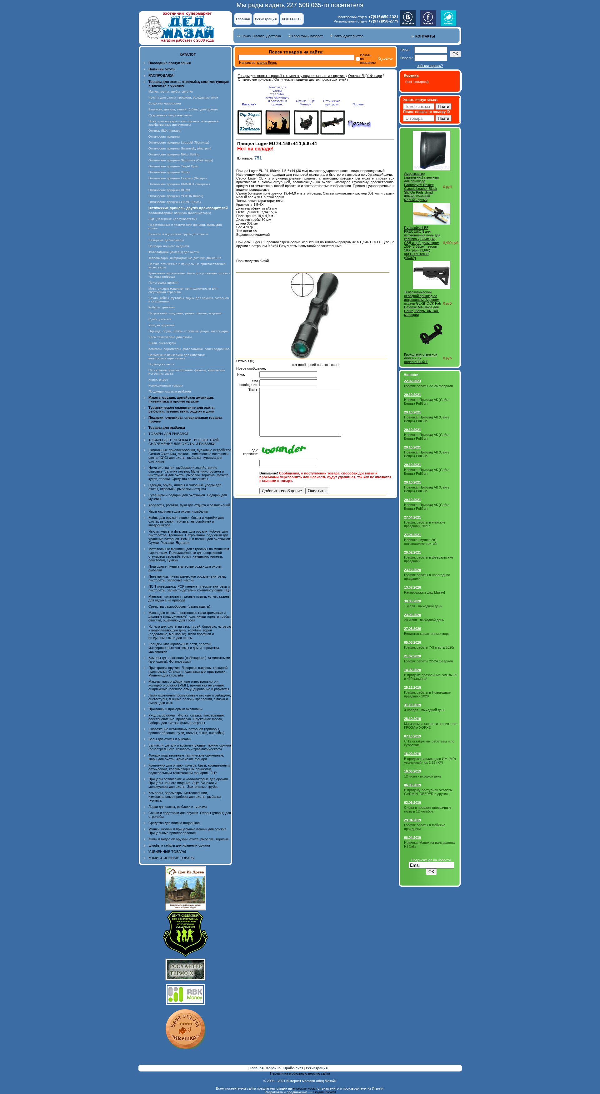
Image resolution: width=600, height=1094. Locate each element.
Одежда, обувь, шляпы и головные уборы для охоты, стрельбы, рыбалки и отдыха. (184, 487)
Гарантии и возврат (307, 36)
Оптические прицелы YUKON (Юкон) (175, 196)
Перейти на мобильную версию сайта (300, 1073)
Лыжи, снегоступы (162, 343)
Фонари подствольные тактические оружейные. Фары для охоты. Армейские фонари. (186, 757)
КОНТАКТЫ (292, 19)
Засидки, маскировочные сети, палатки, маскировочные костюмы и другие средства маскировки (183, 647)
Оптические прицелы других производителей (310, 79)
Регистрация (266, 19)
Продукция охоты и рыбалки (169, 391)
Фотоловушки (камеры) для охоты (173, 252)
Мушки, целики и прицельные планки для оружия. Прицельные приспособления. (187, 831)
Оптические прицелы (164, 136)
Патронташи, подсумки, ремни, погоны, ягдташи (185, 313)
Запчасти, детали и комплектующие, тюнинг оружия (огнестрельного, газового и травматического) (189, 747)
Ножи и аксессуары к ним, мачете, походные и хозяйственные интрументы (183, 122)
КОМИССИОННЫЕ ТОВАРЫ (171, 858)
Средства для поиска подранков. (174, 823)
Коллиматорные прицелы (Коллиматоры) (179, 213)
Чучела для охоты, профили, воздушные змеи (183, 97)
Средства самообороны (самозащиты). (179, 606)
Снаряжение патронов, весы (170, 115)
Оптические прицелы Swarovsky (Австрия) (179, 148)
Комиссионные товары (165, 385)
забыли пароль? (430, 66)
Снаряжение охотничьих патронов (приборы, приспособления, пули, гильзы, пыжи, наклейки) (186, 731)
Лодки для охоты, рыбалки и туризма (177, 806)
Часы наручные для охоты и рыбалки (178, 511)
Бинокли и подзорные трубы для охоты (178, 234)
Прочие (358, 104)
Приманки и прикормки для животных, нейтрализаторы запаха (177, 356)
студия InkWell (324, 1092)
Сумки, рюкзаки (160, 319)
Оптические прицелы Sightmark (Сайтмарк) (180, 160)
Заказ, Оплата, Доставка (261, 36)
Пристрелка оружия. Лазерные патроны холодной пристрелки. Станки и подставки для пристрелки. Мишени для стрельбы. (188, 671)
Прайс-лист (293, 1068)
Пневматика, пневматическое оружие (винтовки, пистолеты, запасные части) (187, 578)
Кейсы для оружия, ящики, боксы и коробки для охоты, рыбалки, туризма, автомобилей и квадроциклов (186, 521)
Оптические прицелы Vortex (169, 172)
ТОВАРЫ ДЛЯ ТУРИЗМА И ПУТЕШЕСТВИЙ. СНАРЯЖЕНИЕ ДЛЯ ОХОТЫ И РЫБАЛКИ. (184, 442)
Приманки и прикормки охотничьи (175, 709)
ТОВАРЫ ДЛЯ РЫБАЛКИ (168, 434)
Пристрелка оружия (163, 282)
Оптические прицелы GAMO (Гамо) (174, 202)
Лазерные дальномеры (166, 240)
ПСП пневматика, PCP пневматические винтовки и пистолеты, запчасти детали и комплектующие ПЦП (189, 588)
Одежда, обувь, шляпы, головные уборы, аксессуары (188, 331)
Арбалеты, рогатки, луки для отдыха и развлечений (189, 505)
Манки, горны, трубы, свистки (170, 91)
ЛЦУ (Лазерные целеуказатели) (172, 218)
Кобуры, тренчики (161, 307)
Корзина (274, 1068)
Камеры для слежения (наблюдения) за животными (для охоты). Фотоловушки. (189, 659)
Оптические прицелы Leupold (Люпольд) (178, 142)
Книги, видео (158, 379)
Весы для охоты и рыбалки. (170, 739)
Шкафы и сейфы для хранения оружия (179, 845)
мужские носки (305, 1088)
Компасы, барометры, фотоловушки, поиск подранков (188, 349)
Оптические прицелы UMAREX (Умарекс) (179, 184)
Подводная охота (161, 364)
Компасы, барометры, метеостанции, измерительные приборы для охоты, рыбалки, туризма (185, 796)
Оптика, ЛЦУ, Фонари (164, 130)
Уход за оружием (161, 325)
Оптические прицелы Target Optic (173, 166)
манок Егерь (267, 62)
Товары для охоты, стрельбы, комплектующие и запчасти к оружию (291, 76)
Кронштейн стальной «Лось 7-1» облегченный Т (420, 358)
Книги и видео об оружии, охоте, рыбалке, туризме (188, 839)
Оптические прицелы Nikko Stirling (173, 154)
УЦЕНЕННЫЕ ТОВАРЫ (167, 851)
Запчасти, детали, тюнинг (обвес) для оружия (183, 109)
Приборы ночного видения (168, 246)
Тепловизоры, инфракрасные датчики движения (184, 258)
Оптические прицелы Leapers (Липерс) (177, 178)
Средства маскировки (164, 103)
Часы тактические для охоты (170, 337)
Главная (243, 19)
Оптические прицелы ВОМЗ (169, 190)
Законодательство (348, 36)
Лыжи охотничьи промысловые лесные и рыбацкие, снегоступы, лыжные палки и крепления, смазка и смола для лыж (189, 699)
